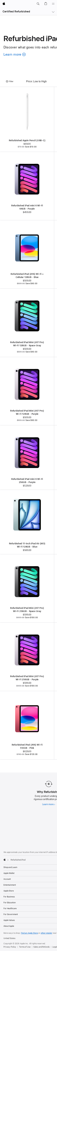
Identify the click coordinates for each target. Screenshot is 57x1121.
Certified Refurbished (16, 11)
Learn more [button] (13, 59)
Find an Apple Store (29, 933)
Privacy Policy (9, 947)
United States (9, 938)
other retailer (46, 933)
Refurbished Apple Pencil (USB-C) (27, 140)
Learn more (48, 804)
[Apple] (4, 859)
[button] (38, 4)
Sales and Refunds (41, 947)
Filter (11, 81)
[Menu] (53, 4)
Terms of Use (25, 947)
